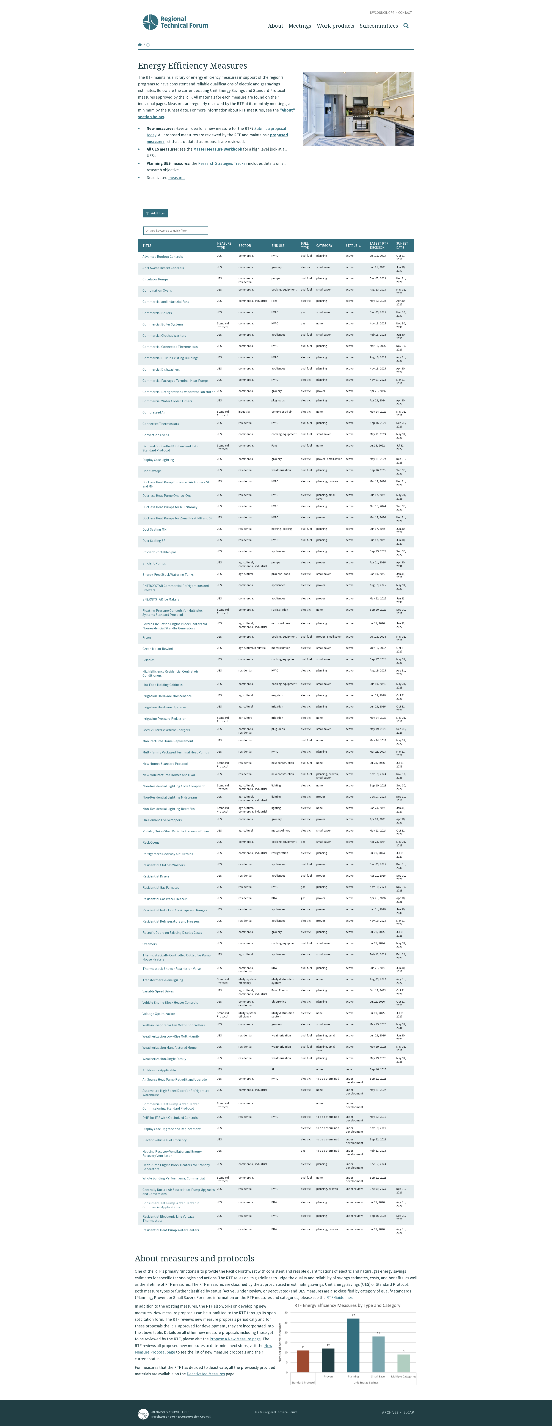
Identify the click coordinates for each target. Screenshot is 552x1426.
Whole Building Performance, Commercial (174, 1178)
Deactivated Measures (206, 1373)
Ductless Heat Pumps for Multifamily (170, 507)
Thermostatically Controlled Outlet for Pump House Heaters (177, 957)
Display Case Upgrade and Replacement (172, 1129)
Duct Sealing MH (155, 529)
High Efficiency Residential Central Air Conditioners (170, 673)
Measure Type (224, 245)
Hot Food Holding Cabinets (163, 684)
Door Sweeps (152, 471)
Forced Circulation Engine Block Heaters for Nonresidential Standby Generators (175, 626)
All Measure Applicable (159, 1070)
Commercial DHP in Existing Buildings (171, 358)
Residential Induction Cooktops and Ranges (175, 910)
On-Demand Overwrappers (162, 820)
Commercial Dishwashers (161, 369)
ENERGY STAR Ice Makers (161, 599)
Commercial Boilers (157, 313)
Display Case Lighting (158, 460)
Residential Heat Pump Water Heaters (171, 1230)
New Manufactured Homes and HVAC (169, 775)
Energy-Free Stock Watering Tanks (168, 574)
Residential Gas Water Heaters (165, 899)
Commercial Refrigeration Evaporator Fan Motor (179, 392)
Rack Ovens (151, 842)
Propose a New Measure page (235, 1338)
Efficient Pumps (154, 563)
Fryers (147, 637)
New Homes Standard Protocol (165, 763)
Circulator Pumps (155, 279)
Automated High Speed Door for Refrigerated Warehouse (176, 1092)
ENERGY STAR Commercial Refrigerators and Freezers (176, 587)
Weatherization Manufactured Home (170, 1047)
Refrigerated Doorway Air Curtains (168, 854)
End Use (278, 245)
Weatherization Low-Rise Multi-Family (171, 1036)
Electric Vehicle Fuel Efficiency (165, 1140)
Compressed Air (154, 412)
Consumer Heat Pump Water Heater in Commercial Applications (171, 1205)
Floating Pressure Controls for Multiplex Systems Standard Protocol (172, 612)
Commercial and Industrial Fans (166, 301)
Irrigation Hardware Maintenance (167, 696)
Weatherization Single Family (164, 1059)
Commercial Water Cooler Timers (167, 401)
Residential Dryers (156, 876)
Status (351, 245)
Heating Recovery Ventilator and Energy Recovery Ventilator (172, 1153)
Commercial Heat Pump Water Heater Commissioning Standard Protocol (171, 1106)
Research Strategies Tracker (222, 163)
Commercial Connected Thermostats (170, 346)
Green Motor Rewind (158, 648)
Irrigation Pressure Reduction (164, 718)
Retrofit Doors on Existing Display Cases (172, 932)
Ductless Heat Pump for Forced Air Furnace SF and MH (176, 484)
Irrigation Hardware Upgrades (165, 707)
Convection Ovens (156, 435)
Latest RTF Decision (379, 245)
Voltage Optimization (159, 1013)
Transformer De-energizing (163, 980)
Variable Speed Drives (158, 991)
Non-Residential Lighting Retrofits (169, 809)
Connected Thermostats (161, 423)
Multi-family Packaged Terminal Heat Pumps (176, 752)
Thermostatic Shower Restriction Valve (172, 968)
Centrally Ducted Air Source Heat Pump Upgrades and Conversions (179, 1191)
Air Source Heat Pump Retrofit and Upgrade (175, 1079)
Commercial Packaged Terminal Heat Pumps (176, 380)
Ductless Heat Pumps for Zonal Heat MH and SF (177, 518)
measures (176, 177)
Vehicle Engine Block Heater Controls (170, 1002)
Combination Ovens (157, 290)
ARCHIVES (390, 1412)
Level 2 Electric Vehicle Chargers (166, 730)
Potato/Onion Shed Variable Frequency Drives (176, 831)
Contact (405, 13)
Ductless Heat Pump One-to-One (167, 495)
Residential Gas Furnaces (161, 887)
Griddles (149, 660)
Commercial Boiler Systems (163, 324)
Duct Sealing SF (154, 540)
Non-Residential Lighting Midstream (170, 797)
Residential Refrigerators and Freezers (171, 921)
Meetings (300, 26)
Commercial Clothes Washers (164, 335)
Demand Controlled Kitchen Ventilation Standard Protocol (172, 448)
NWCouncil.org (382, 13)
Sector (245, 245)
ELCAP (408, 1412)
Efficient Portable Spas (159, 552)
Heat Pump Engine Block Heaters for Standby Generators (176, 1167)
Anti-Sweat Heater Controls (163, 268)
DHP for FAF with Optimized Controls (170, 1117)
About (275, 26)
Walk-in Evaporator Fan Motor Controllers (174, 1025)
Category (324, 245)
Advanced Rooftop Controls (163, 256)
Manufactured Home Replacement (168, 741)
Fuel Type (305, 245)
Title (147, 245)
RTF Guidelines (339, 1297)
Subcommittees (379, 26)
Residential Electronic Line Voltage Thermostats (168, 1218)
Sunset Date (402, 245)
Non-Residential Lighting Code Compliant (174, 786)
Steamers (150, 944)
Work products (335, 26)
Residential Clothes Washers (164, 865)
